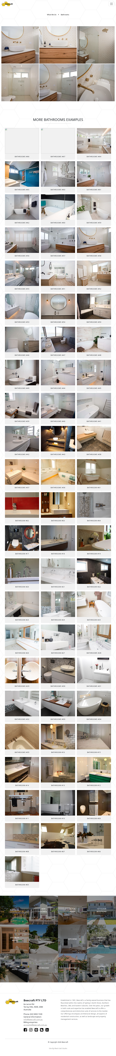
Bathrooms (65, 15)
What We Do (51, 15)
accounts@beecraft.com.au (35, 1025)
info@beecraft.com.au (33, 1019)
